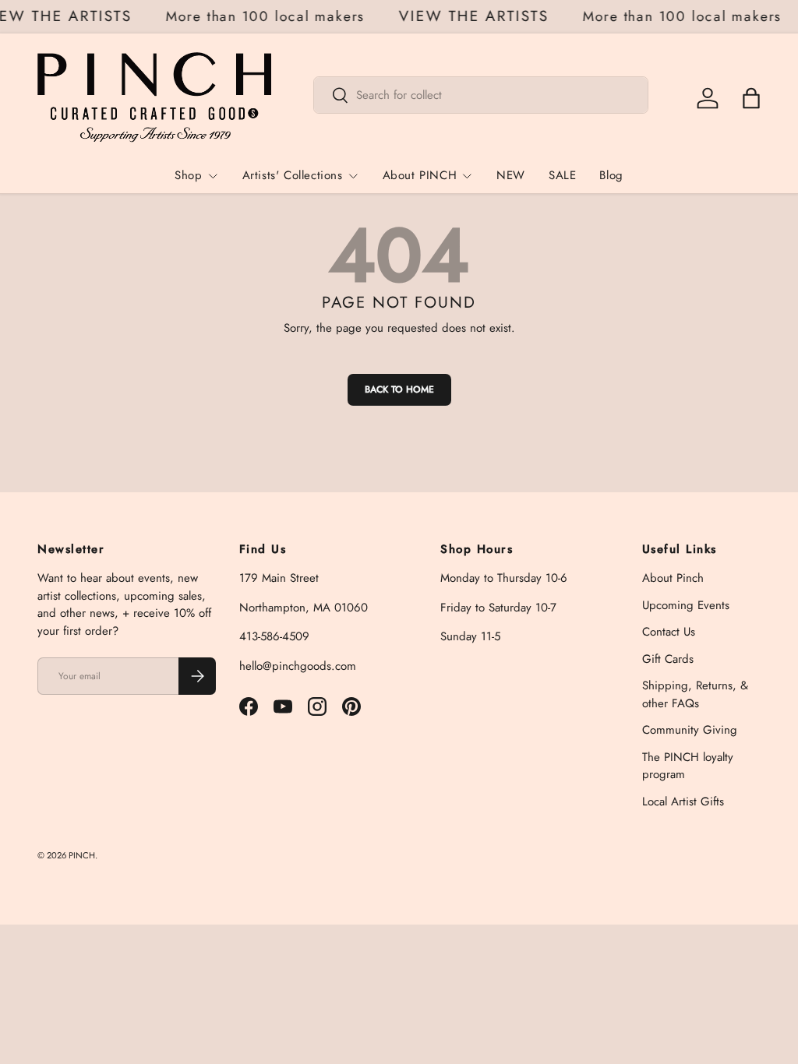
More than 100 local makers (267, 16)
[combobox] (481, 95)
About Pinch (673, 578)
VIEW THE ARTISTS (477, 16)
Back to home (399, 389)
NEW (510, 175)
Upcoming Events (685, 605)
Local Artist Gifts (683, 801)
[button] (751, 98)
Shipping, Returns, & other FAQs (695, 694)
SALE (562, 175)
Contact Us (668, 631)
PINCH (82, 855)
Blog (611, 175)
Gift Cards (668, 659)
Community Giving (689, 729)
